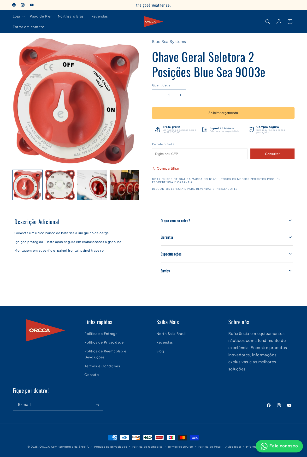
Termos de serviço (180, 446)
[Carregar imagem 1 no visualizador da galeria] (27, 185)
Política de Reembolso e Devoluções (105, 354)
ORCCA (45, 446)
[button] (18, 16)
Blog (160, 351)
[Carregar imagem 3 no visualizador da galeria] (92, 185)
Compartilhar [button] (168, 168)
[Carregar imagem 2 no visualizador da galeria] (60, 185)
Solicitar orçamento (223, 113)
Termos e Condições (102, 366)
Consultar (272, 154)
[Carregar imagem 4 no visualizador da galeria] (124, 185)
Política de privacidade (110, 446)
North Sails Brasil (170, 334)
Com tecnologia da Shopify (70, 446)
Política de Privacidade (104, 342)
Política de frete (209, 446)
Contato (91, 375)
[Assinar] (97, 404)
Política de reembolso (147, 446)
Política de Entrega (100, 334)
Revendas (164, 342)
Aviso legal (233, 446)
